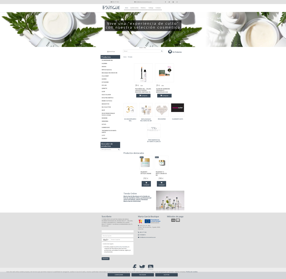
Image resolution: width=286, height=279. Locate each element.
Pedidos (143, 8)
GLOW (103, 91)
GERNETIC (104, 88)
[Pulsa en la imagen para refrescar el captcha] (106, 239)
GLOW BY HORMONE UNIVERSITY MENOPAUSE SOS (163, 90)
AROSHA (104, 66)
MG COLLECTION (106, 107)
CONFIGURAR (119, 275)
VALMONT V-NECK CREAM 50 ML (161, 173)
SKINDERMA (105, 121)
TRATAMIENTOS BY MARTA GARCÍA (154, 141)
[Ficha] (143, 73)
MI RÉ (103, 110)
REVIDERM (162, 119)
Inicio (126, 8)
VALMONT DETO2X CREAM (146, 172)
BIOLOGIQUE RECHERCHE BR (146, 120)
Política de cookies (191, 272)
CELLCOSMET (105, 76)
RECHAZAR (142, 275)
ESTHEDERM (105, 82)
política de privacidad (121, 247)
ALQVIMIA (104, 63)
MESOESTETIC (105, 104)
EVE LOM (104, 85)
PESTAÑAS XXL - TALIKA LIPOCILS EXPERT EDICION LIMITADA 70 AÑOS (143, 91)
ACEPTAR (166, 275)
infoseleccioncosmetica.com (144, 2)
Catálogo (150, 8)
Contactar (158, 8)
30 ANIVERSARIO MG (130, 120)
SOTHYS (104, 124)
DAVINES (104, 79)
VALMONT (104, 138)
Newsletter (106, 258)
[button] (111, 51)
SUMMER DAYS (177, 119)
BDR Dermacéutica (107, 69)
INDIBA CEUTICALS (107, 101)
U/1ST (103, 135)
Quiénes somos (134, 8)
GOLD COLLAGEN (106, 94)
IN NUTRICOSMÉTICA (107, 98)
